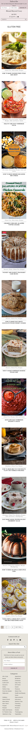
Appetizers (5, 119)
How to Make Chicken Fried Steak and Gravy (14, 74)
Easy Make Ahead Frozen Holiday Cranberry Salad (14, 520)
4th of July (5, 170)
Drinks (4, 687)
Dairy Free (18, 682)
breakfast (5, 680)
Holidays (18, 515)
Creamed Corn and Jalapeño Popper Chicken (14, 224)
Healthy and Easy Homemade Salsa (14, 124)
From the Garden (13, 119)
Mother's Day (19, 701)
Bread (4, 678)
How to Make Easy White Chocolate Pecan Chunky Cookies (14, 322)
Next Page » (18, 627)
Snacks (21, 121)
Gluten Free (8, 70)
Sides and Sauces (14, 121)
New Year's (5, 703)
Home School (6, 699)
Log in (26, 725)
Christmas (5, 515)
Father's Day (6, 689)
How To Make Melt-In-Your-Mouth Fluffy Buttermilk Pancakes (14, 469)
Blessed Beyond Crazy (14, 11)
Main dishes (15, 70)
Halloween (5, 693)
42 (13, 627)
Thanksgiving (18, 516)
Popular (4, 705)
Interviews (18, 699)
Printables (18, 705)
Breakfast (8, 466)
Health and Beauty (20, 693)
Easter (10, 269)
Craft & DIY (5, 682)
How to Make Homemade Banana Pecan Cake (14, 371)
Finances (17, 689)
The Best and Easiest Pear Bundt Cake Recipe (14, 273)
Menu (15, 14)
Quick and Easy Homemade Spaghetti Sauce (14, 420)
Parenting (17, 703)
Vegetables (18, 714)
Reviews (17, 707)
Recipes (21, 70)
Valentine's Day (6, 714)
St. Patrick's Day (7, 712)
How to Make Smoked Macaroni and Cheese (14, 174)
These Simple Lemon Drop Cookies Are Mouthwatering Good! (14, 619)
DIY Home (18, 684)
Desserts (6, 269)
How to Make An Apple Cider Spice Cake (14, 570)
